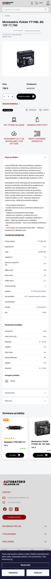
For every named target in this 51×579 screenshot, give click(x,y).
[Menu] (48, 3)
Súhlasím (38, 573)
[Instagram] (10, 509)
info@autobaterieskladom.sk (17, 498)
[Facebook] (4, 509)
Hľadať (45, 9)
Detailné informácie (10, 104)
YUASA (12, 381)
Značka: (7, 36)
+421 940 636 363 (14, 502)
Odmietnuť (13, 573)
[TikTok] (16, 509)
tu (11, 559)
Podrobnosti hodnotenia (32, 30)
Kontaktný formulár (14, 517)
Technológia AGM (12, 228)
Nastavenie (25, 565)
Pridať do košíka (24, 96)
